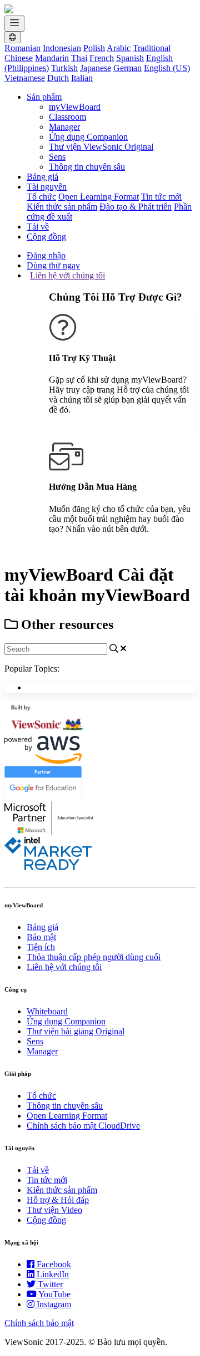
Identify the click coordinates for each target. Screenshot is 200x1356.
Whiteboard (47, 1011)
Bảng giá (42, 176)
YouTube (54, 1294)
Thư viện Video (54, 1210)
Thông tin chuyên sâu (87, 166)
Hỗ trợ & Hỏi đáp (58, 1200)
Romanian (22, 48)
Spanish (130, 58)
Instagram (54, 1304)
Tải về (38, 226)
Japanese (95, 68)
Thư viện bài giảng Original (75, 1031)
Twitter (50, 1284)
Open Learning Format (98, 196)
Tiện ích (41, 947)
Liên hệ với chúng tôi (67, 275)
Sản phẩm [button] (44, 96)
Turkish (64, 68)
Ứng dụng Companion (88, 136)
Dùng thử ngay (53, 265)
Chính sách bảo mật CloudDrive (83, 1125)
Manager (64, 126)
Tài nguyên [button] (47, 186)
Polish (94, 48)
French (101, 58)
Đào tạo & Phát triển (135, 206)
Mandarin (52, 58)
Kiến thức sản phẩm (62, 206)
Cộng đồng (46, 236)
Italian (82, 78)
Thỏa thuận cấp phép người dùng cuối (94, 957)
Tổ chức (41, 196)
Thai (79, 58)
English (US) (167, 68)
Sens (57, 156)
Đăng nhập (46, 255)
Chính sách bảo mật (39, 1323)
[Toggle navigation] (14, 24)
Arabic (119, 48)
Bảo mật (41, 937)
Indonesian (62, 48)
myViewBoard (75, 106)
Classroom (67, 116)
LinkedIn (53, 1274)
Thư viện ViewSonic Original (101, 146)
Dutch (58, 78)
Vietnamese (24, 78)
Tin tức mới (161, 196)
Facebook (54, 1264)
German (127, 68)
